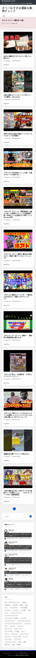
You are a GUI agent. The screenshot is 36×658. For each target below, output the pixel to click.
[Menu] (4, 15)
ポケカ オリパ (12, 626)
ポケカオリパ (20, 626)
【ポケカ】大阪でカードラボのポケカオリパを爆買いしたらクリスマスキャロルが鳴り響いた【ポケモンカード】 (18, 415)
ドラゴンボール (23, 618)
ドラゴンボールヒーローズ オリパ (23, 620)
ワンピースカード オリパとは (10, 642)
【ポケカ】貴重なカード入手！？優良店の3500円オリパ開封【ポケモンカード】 (18, 297)
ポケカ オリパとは (8, 628)
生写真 (20, 642)
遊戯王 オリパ (7, 644)
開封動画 (18, 644)
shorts (26, 605)
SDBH (21, 605)
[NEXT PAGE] (21, 508)
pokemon (24, 602)
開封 (13, 644)
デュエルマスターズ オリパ (16, 613)
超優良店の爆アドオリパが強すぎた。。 (18, 454)
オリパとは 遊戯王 (23, 607)
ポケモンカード (8, 636)
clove (6, 602)
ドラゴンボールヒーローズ (10, 620)
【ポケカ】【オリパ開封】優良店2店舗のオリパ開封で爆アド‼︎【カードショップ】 (18, 256)
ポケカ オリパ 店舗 (8, 631)
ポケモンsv (7, 634)
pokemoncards (7, 605)
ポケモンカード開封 (17, 636)
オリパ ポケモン (16, 610)
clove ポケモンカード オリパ (14, 602)
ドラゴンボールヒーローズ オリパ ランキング (13, 623)
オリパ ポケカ (7, 610)
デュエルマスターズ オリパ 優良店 (11, 618)
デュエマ (6, 613)
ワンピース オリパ (8, 639)
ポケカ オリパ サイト (18, 628)
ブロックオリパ (27, 623)
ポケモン (23, 631)
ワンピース (25, 636)
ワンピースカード (17, 639)
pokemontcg (15, 605)
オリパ (6, 607)
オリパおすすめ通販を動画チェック (17, 10)
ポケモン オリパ (15, 634)
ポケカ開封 (17, 631)
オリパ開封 (23, 610)
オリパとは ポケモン (14, 607)
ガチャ (29, 610)
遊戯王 (25, 642)
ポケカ (6, 626)
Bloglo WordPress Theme (22, 655)
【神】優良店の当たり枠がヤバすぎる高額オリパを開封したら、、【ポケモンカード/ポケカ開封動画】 (18, 493)
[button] (21, 508)
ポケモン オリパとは (24, 634)
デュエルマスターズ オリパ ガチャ (11, 615)
